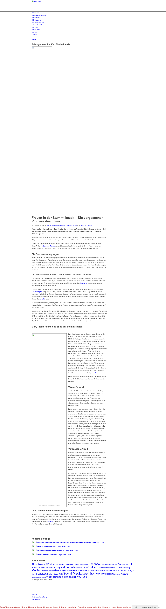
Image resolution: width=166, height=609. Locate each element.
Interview (78, 567)
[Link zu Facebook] (33, 584)
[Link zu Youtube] (33, 587)
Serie (60, 573)
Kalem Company (37, 292)
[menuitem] (83, 13)
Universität (108, 573)
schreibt (42, 299)
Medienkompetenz (48, 571)
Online (47, 574)
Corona (76, 564)
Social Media (72, 573)
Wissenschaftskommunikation (61, 576)
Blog (67, 564)
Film (131, 564)
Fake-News (105, 564)
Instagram (59, 567)
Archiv (49, 225)
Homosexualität (39, 567)
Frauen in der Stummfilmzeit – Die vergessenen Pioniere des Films (67, 219)
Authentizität (60, 564)
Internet (69, 567)
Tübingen (95, 573)
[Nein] (159, 607)
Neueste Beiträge (71, 225)
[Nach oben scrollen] (0, 604)
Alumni (35, 564)
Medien (36, 570)
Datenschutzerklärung (149, 607)
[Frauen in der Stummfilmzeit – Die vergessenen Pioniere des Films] (42, 48)
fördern (50, 521)
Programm (83, 283)
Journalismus (92, 567)
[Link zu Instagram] (33, 582)
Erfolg (94, 373)
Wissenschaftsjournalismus (39, 577)
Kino (103, 567)
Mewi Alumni (113, 570)
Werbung (124, 573)
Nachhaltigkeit (129, 571)
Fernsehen (123, 564)
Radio (56, 574)
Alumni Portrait (47, 564)
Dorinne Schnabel (86, 225)
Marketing (125, 567)
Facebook (95, 564)
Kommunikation (110, 568)
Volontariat (117, 574)
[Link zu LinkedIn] (33, 590)
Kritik (118, 567)
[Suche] (33, 37)
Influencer (49, 567)
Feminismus (113, 564)
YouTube (82, 576)
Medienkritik (62, 570)
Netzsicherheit (40, 574)
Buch (71, 564)
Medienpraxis (76, 570)
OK (135, 607)
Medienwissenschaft (58, 225)
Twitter (85, 573)
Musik (122, 571)
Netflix (33, 574)
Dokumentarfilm (83, 564)
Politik (52, 574)
